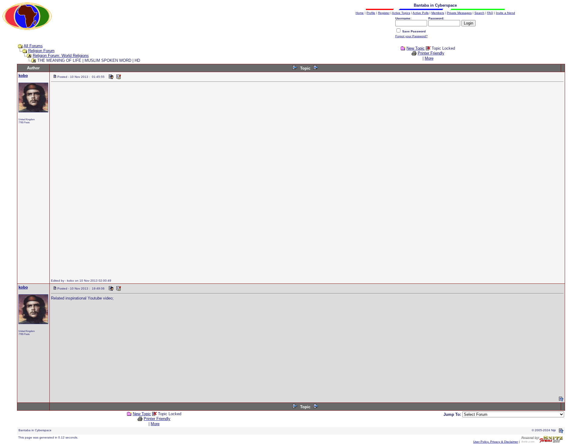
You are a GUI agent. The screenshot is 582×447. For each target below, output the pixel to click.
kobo (23, 75)
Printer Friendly (431, 53)
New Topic (415, 48)
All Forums (33, 46)
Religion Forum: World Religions (61, 55)
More (429, 58)
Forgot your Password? (411, 36)
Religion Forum (41, 50)
